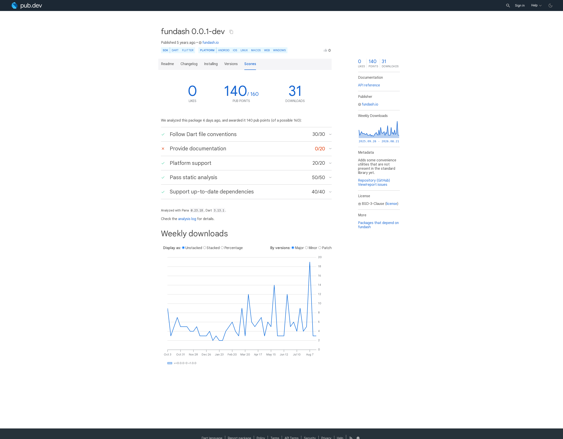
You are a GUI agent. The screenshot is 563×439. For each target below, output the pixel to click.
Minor (313, 248)
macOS (256, 50)
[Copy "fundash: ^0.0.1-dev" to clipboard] (231, 32)
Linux (244, 50)
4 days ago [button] (211, 120)
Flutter (187, 50)
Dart (175, 50)
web (267, 50)
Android (223, 50)
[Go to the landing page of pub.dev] (26, 5)
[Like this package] (325, 50)
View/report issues (372, 184)
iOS (235, 50)
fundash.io (210, 42)
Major (299, 248)
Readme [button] (167, 64)
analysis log (187, 219)
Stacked (213, 248)
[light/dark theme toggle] (550, 5)
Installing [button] (211, 64)
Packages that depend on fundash (378, 225)
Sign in (520, 5)
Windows (279, 50)
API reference (369, 85)
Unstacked (193, 248)
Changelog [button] (189, 64)
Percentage (233, 248)
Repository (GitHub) (374, 180)
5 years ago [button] (186, 42)
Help (534, 5)
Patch (327, 248)
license (391, 204)
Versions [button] (231, 64)
